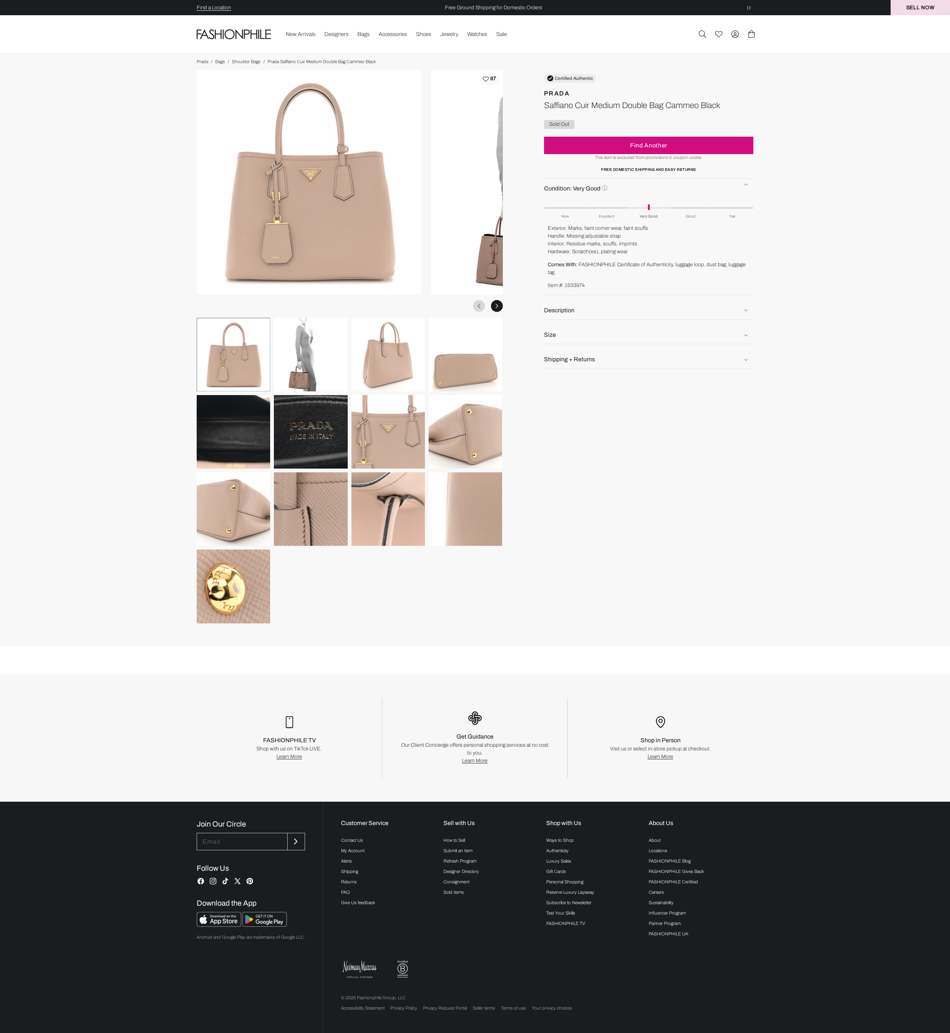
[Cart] (751, 34)
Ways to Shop (560, 840)
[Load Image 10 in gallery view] (310, 509)
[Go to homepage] (234, 34)
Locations (658, 850)
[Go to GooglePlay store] (264, 925)
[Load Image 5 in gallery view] (233, 432)
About (655, 840)
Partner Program (665, 923)
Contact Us (352, 840)
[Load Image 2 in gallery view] (310, 354)
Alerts (346, 861)
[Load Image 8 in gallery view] (465, 432)
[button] (702, 34)
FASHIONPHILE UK (668, 933)
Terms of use (513, 1008)
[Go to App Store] (219, 925)
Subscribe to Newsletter (569, 902)
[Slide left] (479, 306)
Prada (202, 61)
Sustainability (661, 902)
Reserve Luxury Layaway (570, 892)
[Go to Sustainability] (402, 969)
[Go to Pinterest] (250, 881)
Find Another (648, 145)
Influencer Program (667, 913)
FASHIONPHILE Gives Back (676, 871)
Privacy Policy (403, 1008)
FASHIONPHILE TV (565, 923)
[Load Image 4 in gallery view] (465, 354)
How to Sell (454, 840)
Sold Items (453, 892)
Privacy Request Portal (445, 1008)
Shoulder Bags (246, 61)
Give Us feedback (358, 902)
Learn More (289, 756)
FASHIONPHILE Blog (670, 861)
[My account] (735, 34)
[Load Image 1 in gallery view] (233, 354)
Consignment (456, 881)
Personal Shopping (564, 881)
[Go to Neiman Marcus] (360, 969)
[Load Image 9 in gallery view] (233, 509)
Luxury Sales (558, 861)
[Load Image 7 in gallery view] (388, 432)
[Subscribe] (295, 841)
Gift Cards (556, 871)
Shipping (349, 871)
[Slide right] (497, 306)
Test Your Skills (560, 913)
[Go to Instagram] (213, 881)
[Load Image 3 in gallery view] (388, 354)
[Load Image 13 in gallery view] (233, 586)
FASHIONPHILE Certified (673, 881)
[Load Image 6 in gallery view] (310, 432)
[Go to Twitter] (237, 881)
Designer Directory (461, 871)
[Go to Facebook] (201, 881)
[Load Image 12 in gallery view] (465, 509)
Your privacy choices (552, 1008)
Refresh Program (459, 861)
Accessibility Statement (362, 1008)
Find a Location (214, 7)
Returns (349, 881)
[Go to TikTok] (225, 881)
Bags (220, 61)
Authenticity (557, 850)
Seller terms (484, 1008)
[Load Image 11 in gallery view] (388, 509)
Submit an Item (457, 850)
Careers (656, 892)
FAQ (345, 892)
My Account (352, 850)
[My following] (718, 34)
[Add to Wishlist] (489, 79)
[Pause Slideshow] (748, 7)
